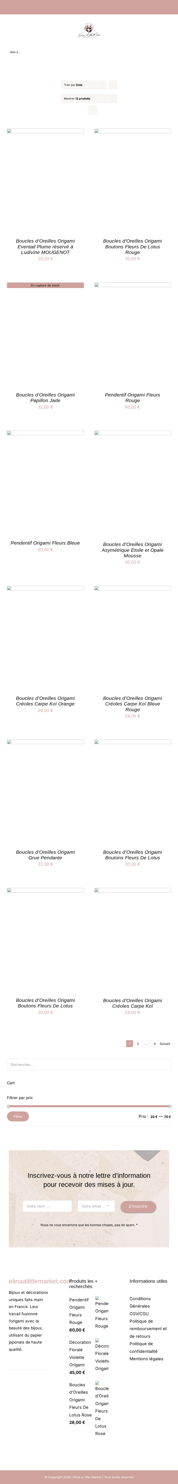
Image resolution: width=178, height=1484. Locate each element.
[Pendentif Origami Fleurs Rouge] (132, 286)
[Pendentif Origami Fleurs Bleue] (45, 434)
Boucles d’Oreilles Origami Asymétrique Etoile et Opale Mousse (133, 550)
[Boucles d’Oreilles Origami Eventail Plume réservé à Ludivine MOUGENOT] (45, 132)
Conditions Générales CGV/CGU (140, 1306)
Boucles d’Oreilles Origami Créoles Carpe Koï (132, 1003)
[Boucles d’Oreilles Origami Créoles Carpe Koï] (132, 891)
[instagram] (17, 1363)
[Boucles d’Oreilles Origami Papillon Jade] (45, 286)
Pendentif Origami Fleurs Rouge (132, 397)
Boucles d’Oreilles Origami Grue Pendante (45, 854)
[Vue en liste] (92, 109)
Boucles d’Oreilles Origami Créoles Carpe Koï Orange (45, 700)
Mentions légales (146, 1358)
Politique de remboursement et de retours (148, 1329)
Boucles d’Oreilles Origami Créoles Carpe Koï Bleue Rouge (132, 703)
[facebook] (10, 1363)
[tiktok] (25, 1363)
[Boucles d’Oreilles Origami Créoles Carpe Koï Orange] (45, 589)
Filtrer (18, 1116)
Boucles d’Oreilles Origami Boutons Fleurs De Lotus (132, 854)
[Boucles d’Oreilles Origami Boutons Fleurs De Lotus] (132, 743)
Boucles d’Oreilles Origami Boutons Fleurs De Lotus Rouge (132, 246)
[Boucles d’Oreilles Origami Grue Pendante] (45, 743)
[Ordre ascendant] (113, 85)
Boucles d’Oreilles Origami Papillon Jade (45, 397)
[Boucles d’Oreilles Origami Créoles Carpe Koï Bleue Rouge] (132, 589)
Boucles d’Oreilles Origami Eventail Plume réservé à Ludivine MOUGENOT (45, 246)
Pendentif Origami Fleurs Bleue (45, 543)
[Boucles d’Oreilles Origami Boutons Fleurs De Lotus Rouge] (132, 132)
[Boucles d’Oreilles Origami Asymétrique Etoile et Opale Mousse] (132, 434)
